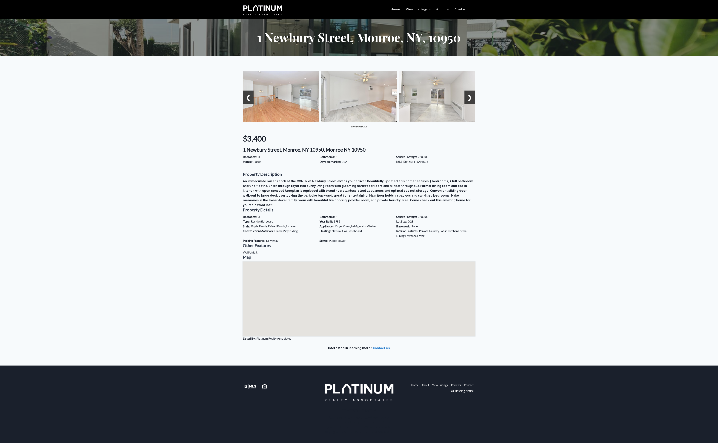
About (425, 385)
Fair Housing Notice (462, 391)
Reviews (456, 385)
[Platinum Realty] (263, 10)
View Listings (440, 385)
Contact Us (381, 348)
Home (395, 9)
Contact (461, 9)
